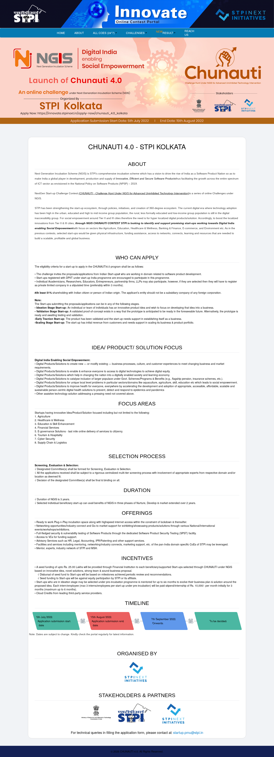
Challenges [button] (135, 33)
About (79, 33)
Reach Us (189, 33)
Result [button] (164, 32)
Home (61, 33)
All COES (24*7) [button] (104, 33)
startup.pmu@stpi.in (188, 732)
